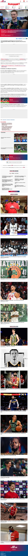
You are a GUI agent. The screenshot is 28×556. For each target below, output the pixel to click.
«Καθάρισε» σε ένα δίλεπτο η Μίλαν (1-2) (20, 183)
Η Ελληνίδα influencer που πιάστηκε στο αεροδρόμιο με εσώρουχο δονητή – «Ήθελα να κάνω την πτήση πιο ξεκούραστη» (7, 180)
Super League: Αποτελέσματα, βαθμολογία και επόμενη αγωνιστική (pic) (20, 186)
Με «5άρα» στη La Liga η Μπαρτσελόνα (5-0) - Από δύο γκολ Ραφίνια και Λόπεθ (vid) (7, 189)
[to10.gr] (4, 1)
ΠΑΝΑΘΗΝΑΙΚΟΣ (12, 119)
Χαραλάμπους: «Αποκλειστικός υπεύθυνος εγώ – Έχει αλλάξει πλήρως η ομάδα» (19, 180)
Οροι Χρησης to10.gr (3, 554)
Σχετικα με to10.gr (3, 553)
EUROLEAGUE (4, 119)
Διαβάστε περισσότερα (14, 191)
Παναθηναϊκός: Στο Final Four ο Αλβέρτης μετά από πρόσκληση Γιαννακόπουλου (7, 124)
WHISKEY (5, 555)
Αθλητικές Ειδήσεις (11, 167)
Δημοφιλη (13, 173)
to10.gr (2, 38)
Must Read (16, 173)
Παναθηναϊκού (22, 58)
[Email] (26, 38)
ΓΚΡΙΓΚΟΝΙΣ (8, 119)
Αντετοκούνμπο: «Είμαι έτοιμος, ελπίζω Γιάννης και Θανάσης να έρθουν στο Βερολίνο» (7, 35)
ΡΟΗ (10, 173)
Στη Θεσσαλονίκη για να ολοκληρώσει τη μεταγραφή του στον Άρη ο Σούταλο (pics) (7, 177)
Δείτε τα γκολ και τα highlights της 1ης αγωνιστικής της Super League (20, 176)
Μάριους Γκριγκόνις (5, 58)
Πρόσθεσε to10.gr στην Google (14, 56)
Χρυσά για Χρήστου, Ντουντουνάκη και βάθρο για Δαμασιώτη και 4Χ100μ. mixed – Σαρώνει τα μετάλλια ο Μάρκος (7, 185)
